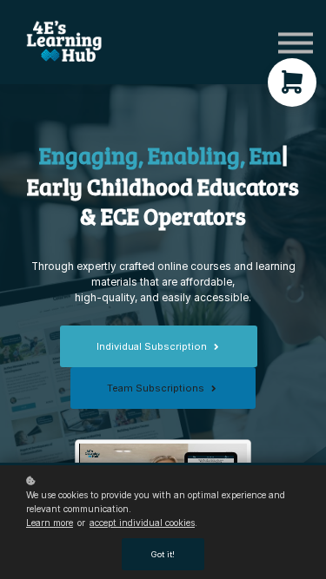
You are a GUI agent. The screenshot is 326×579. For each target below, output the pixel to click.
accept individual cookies (142, 522)
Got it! (163, 554)
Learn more (49, 522)
